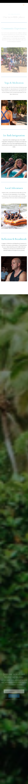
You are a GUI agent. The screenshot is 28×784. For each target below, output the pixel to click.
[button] (23, 5)
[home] (7, 4)
